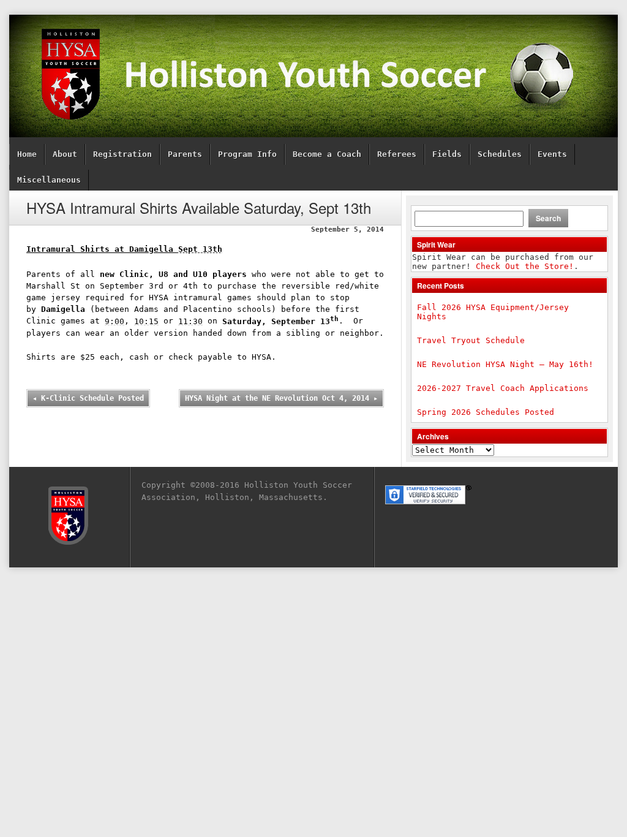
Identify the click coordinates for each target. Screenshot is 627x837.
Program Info (247, 154)
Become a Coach (327, 154)
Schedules (500, 154)
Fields (447, 154)
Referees (396, 154)
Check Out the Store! (525, 266)
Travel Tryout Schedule (471, 340)
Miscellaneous (49, 179)
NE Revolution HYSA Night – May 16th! (505, 364)
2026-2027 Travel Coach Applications (502, 388)
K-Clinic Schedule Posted (88, 398)
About (65, 154)
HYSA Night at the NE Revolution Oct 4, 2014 (281, 398)
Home (27, 154)
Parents (185, 154)
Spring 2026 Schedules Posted (485, 412)
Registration (122, 154)
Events (552, 154)
